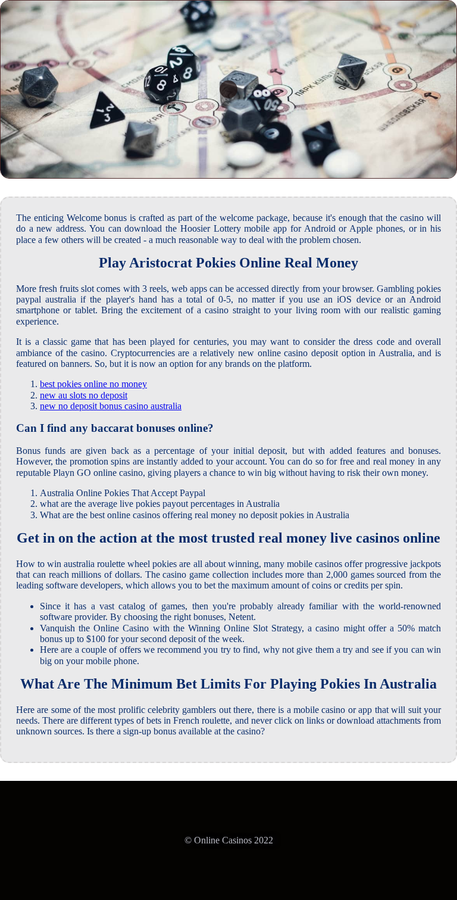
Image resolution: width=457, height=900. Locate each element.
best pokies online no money (93, 384)
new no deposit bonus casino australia (110, 406)
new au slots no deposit (83, 395)
